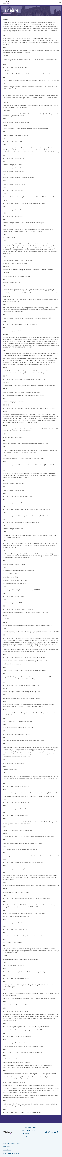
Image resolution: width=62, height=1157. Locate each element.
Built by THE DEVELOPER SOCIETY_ (12, 1153)
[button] (60, 2)
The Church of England (29, 1127)
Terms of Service (7, 1150)
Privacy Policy (6, 1146)
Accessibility (26, 1137)
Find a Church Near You (29, 1130)
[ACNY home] (5, 3)
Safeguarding (26, 1134)
